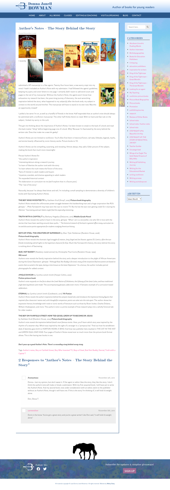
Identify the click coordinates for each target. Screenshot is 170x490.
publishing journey (137, 109)
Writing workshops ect (138, 181)
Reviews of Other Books (138, 116)
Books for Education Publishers (137, 57)
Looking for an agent (137, 89)
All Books (54, 15)
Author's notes (29, 350)
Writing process (135, 178)
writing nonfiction (137, 174)
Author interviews (136, 49)
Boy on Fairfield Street (45, 350)
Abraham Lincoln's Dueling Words (137, 44)
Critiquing (133, 62)
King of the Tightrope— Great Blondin (138, 78)
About (42, 15)
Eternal (101, 350)
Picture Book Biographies (139, 99)
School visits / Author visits (140, 123)
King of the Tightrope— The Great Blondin (138, 84)
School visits (134, 120)
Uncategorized (135, 149)
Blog (125, 15)
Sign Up (130, 471)
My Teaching (134, 92)
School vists (134, 127)
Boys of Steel (79, 350)
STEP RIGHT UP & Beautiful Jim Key (137, 132)
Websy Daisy (111, 483)
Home (32, 15)
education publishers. (138, 66)
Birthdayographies (137, 52)
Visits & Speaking (110, 15)
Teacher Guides (135, 146)
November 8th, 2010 (106, 410)
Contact (136, 15)
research (133, 113)
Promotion (134, 106)
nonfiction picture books (139, 96)
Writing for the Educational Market (137, 169)
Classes (68, 15)
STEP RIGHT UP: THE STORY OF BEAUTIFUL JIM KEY (138, 140)
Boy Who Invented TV (64, 350)
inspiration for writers (138, 69)
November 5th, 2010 (107, 377)
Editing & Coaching (86, 15)
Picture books (135, 102)
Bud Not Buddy (91, 350)
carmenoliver (33, 410)
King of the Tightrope (138, 73)
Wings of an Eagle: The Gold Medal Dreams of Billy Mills (138, 156)
